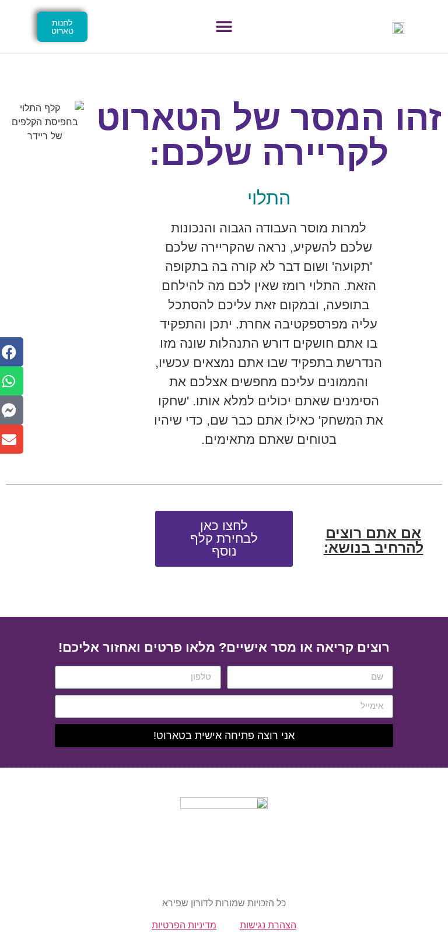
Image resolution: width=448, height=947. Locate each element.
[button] (224, 27)
